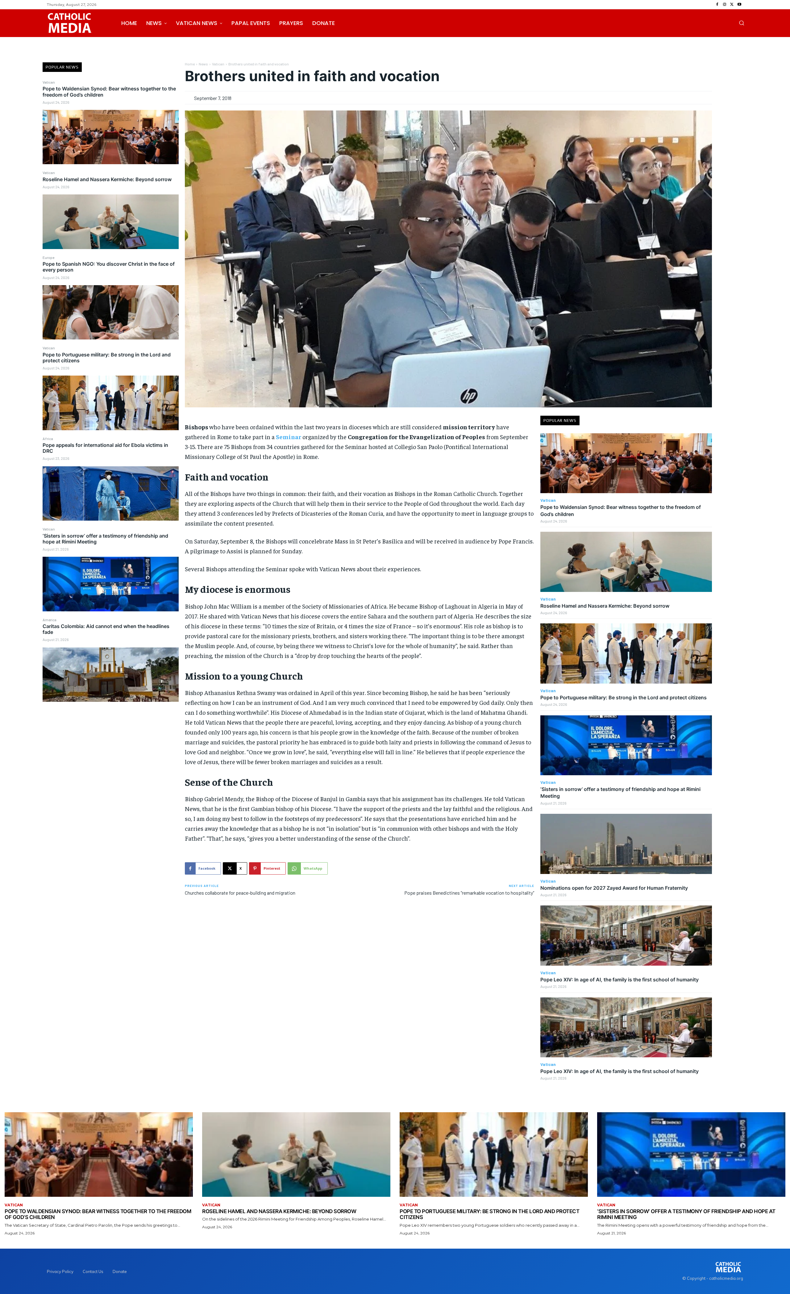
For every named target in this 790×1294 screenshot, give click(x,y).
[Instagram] (724, 4)
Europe (48, 257)
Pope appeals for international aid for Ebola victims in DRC (105, 448)
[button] (741, 23)
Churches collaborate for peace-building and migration (240, 893)
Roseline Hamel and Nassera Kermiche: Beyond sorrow (107, 179)
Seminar (288, 436)
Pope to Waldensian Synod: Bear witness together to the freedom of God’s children (109, 91)
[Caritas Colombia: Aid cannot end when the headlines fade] (111, 674)
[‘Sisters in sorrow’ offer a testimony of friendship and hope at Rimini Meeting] (111, 584)
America (49, 620)
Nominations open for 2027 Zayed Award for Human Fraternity (614, 888)
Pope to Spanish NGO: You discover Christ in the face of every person (109, 267)
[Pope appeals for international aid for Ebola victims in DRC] (111, 493)
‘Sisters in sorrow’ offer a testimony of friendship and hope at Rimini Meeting (105, 539)
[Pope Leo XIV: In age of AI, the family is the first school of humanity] (626, 935)
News (203, 64)
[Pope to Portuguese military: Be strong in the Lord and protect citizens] (111, 403)
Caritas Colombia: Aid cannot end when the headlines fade (106, 629)
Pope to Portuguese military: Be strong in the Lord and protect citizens (107, 358)
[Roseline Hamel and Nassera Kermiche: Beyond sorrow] (111, 221)
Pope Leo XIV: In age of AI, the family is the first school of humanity (619, 979)
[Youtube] (739, 4)
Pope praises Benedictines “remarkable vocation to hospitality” (469, 893)
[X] (732, 4)
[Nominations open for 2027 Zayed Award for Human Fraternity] (626, 844)
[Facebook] (717, 4)
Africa (48, 438)
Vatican (49, 82)
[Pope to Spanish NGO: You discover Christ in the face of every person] (111, 312)
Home (190, 64)
